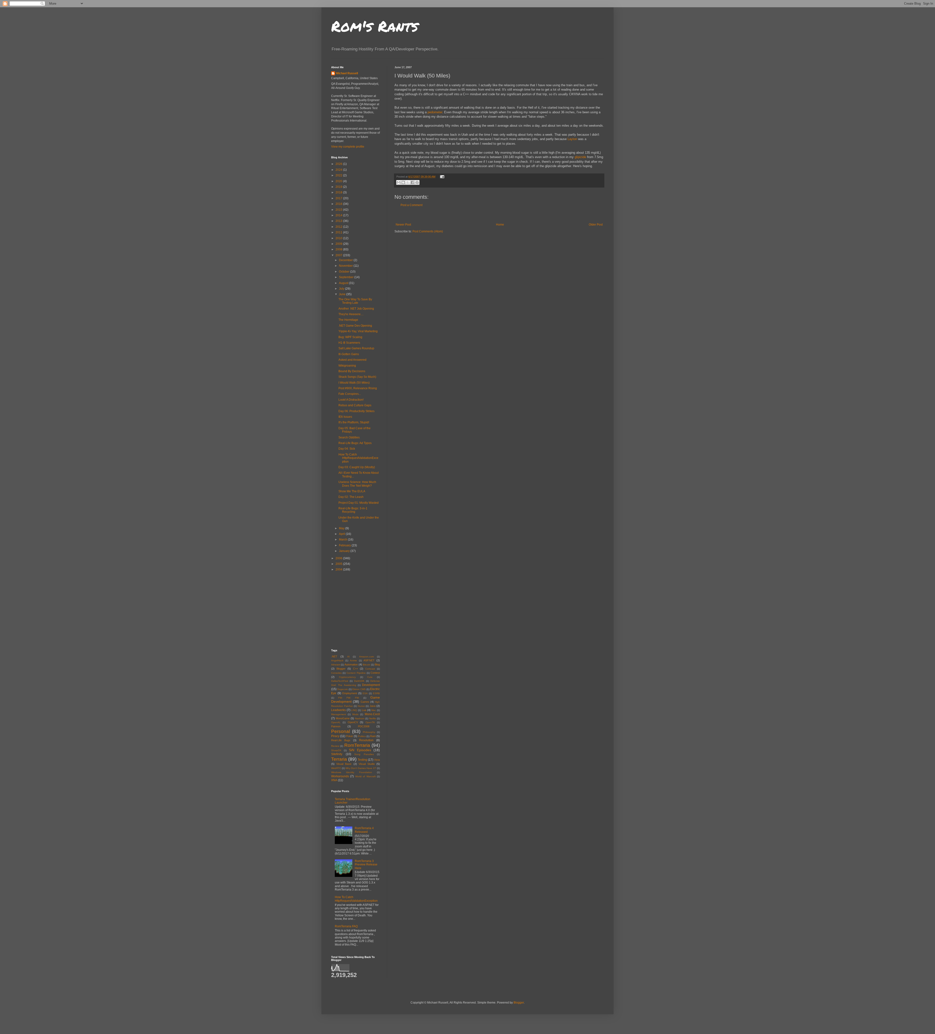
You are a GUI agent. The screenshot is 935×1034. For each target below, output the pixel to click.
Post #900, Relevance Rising (357, 388)
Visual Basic (344, 763)
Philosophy (369, 732)
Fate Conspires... (349, 394)
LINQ (354, 710)
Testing (362, 759)
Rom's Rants (374, 25)
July (342, 288)
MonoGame (343, 718)
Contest (375, 672)
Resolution (366, 740)
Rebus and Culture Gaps (354, 405)
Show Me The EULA (351, 491)
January (344, 551)
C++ (355, 668)
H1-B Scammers (349, 342)
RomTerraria (357, 745)
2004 (339, 569)
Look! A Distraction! (351, 399)
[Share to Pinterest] (417, 182)
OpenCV (353, 722)
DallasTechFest (339, 681)
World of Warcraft (365, 776)
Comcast (370, 668)
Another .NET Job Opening (356, 308)
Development (371, 685)
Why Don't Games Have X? (361, 768)
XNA (334, 780)
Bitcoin (366, 664)
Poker (349, 736)
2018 (339, 192)
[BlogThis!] (403, 182)
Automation (351, 664)
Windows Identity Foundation (351, 772)
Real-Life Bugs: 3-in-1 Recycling (352, 510)
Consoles (336, 673)
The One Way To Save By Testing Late (355, 301)
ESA (365, 693)
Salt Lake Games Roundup (356, 348)
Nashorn (360, 718)
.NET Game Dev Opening (355, 325)
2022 (339, 175)
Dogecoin (342, 689)
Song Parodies (364, 754)
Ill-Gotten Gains (348, 354)
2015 (339, 209)
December (346, 260)
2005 (339, 564)
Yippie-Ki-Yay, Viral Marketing (358, 331)
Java (372, 705)
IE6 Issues (345, 416)
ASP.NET (369, 660)
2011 (339, 232)
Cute (370, 677)
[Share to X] (407, 182)
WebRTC (336, 768)
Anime (353, 660)
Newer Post (403, 224)
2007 (339, 255)
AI (348, 656)
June (342, 294)
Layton (572, 139)
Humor (361, 706)
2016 (339, 204)
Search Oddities (349, 437)
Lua (364, 710)
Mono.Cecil (372, 714)
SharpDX (336, 750)
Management (338, 714)
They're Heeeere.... (351, 314)
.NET (334, 656)
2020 (339, 181)
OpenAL (336, 722)
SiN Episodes (360, 750)
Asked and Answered (352, 359)
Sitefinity (336, 754)
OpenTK (370, 722)
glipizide (580, 157)
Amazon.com (366, 656)
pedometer (435, 112)
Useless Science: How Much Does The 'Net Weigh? (357, 483)
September (346, 277)
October (344, 271)
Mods (355, 714)
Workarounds (340, 776)
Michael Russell (347, 73)
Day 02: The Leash (351, 497)
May (342, 528)
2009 (339, 244)
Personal (340, 731)
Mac (373, 710)
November (346, 265)
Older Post (596, 224)
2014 (339, 215)
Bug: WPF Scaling (350, 337)
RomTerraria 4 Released (364, 829)
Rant (373, 736)
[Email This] (398, 182)
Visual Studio (367, 763)
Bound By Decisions (351, 371)
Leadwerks (338, 710)
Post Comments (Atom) (427, 231)
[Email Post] (441, 176)
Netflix (372, 718)
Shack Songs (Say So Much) (357, 377)
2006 (339, 558)
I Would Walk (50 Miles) (354, 382)
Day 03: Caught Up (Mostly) (356, 467)
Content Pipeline (355, 673)
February (345, 545)
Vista (377, 759)
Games (365, 701)
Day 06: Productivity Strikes (356, 411)
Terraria (339, 759)
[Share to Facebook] (412, 182)
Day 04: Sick (346, 448)
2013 (339, 221)
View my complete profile (347, 146)
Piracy (335, 736)
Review (335, 746)
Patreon (335, 726)
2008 (339, 249)
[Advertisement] (499, 215)
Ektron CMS (359, 689)
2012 (339, 226)
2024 (339, 169)
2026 (339, 164)
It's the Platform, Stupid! (353, 422)
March (343, 539)
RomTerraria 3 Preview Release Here (366, 864)
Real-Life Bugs (340, 740)
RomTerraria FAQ (346, 926)
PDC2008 (363, 726)
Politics (362, 736)
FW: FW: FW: (348, 697)
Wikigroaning (347, 365)
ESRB (376, 693)
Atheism (335, 664)
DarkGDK (359, 681)
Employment (349, 693)
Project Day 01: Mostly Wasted (358, 502)
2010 (339, 238)
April (342, 534)
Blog (377, 664)
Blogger (341, 668)
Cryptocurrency (347, 677)
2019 (339, 187)
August (344, 283)
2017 (339, 198)
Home (500, 224)
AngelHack (337, 660)
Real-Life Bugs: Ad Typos (355, 443)
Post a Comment (411, 205)
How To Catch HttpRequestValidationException (358, 458)
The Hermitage (348, 320)
